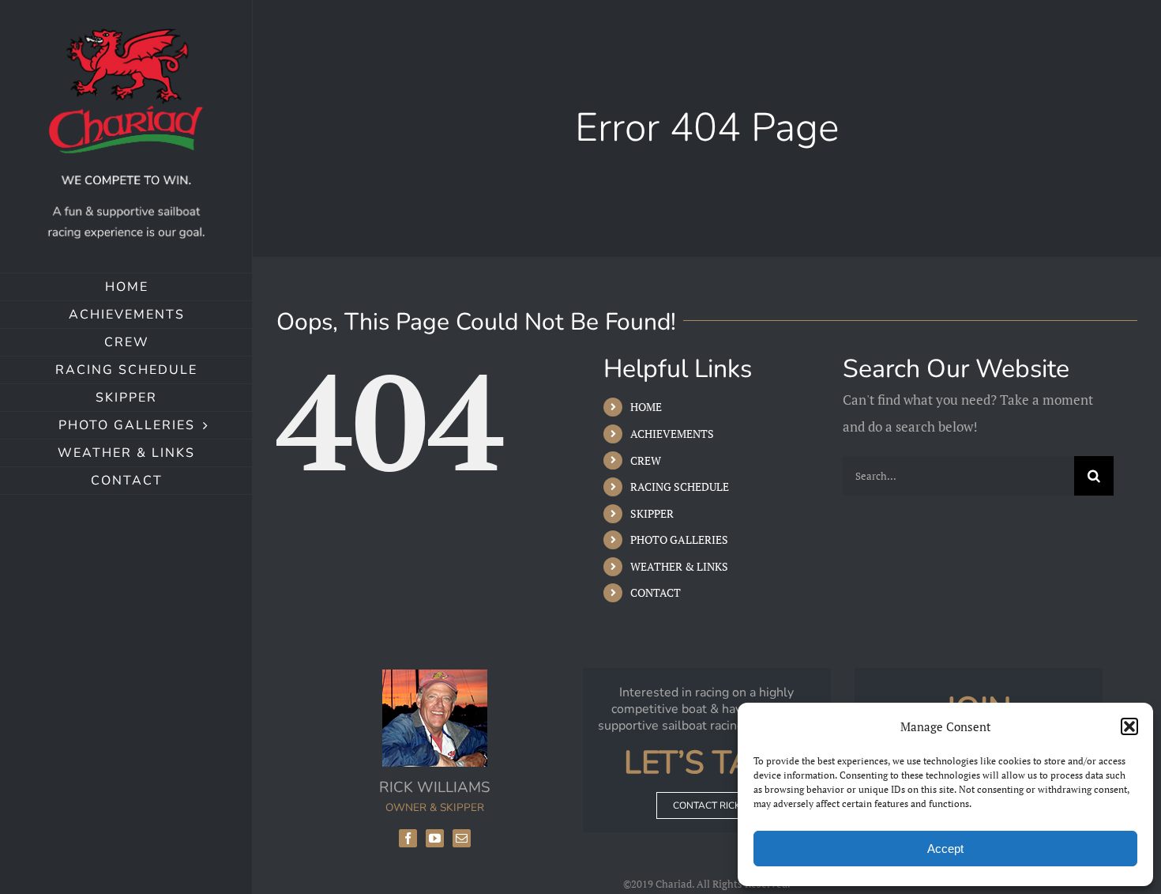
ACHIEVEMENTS (672, 433)
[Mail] (462, 838)
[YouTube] (435, 838)
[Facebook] (408, 838)
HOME (646, 406)
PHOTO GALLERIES (679, 539)
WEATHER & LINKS (679, 566)
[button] (1129, 726)
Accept (945, 848)
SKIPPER (652, 513)
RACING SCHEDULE (679, 486)
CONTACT (655, 592)
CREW (645, 460)
